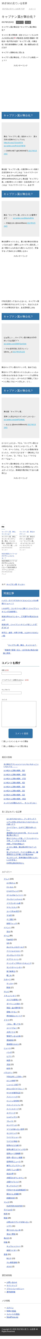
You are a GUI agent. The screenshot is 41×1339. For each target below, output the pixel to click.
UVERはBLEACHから (15, 863)
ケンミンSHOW (13, 1101)
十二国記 (10, 919)
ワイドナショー (13, 1137)
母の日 (6, 1238)
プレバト (10, 1121)
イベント (7, 927)
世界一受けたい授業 (14, 1158)
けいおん (10, 887)
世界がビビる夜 (13, 1145)
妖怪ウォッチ (12, 923)
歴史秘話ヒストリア (14, 1016)
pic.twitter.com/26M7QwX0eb (15, 344)
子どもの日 (8, 1210)
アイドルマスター (14, 951)
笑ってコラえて (13, 1186)
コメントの (13, 1314)
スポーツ (20, 22)
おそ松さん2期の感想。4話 (14, 783)
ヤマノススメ (12, 907)
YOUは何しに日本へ (15, 1077)
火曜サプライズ (13, 1182)
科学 (8, 1068)
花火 (8, 932)
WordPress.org (12, 1317)
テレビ (6, 992)
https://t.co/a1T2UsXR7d (13, 143)
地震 (8, 1060)
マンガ (28, 22)
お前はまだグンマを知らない (18, 1222)
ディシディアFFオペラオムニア (19, 963)
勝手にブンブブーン (14, 1166)
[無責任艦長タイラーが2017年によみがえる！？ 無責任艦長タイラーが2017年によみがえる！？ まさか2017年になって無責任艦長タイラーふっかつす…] (10, 564)
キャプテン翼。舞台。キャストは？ (22, 645)
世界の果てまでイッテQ (16, 1149)
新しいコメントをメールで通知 (15, 741)
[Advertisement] (20, 87)
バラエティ (8, 1073)
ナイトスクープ (13, 1109)
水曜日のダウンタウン (15, 1178)
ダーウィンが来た (14, 1004)
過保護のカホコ (13, 1044)
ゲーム (6, 936)
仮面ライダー (12, 1250)
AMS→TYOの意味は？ (15, 844)
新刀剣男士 (11, 971)
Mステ (9, 1258)
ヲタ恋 (9, 915)
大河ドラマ (11, 1032)
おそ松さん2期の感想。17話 (15, 779)
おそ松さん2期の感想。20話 (15, 775)
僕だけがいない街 (14, 1230)
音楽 (5, 1254)
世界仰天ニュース (14, 1162)
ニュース (7, 1048)
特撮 (5, 1242)
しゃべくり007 (12, 1085)
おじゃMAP (11, 1081)
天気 (8, 1064)
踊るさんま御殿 (13, 1194)
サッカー (21, 584)
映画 (5, 1218)
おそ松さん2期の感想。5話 (14, 771)
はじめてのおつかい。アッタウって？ (21, 819)
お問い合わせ (12, 1282)
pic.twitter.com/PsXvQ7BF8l (14, 146)
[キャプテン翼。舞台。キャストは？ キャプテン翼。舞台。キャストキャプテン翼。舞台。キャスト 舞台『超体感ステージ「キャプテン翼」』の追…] (10, 541)
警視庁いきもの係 (14, 1036)
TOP (13, 9)
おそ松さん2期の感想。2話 (14, 791)
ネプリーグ (11, 1113)
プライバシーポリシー (15, 1289)
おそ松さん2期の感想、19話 (15, 799)
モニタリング (12, 1133)
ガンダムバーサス (14, 955)
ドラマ (6, 1020)
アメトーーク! (12, 1097)
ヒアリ (9, 1056)
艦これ (9, 975)
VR (8, 943)
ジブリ (9, 1226)
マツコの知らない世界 (15, 1129)
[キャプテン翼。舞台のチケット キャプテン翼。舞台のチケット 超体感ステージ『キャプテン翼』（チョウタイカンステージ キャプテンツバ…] (28, 541)
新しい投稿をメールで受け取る (15, 746)
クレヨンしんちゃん (14, 899)
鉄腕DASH (11, 1198)
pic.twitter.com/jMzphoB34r (23, 218)
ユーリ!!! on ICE (13, 911)
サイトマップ (12, 1285)
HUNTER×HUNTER (15, 1206)
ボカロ (9, 1266)
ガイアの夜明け (13, 1000)
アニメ (6, 879)
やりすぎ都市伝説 (14, 1093)
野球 (8, 988)
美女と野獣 (11, 1234)
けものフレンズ (13, 891)
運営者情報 (11, 1292)
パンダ (9, 1052)
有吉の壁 (10, 1174)
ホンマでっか (12, 1125)
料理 (5, 1214)
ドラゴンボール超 (14, 903)
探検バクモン (12, 1012)
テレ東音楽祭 (12, 1262)
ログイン (10, 1308)
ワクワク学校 (12, 1141)
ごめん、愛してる (14, 1024)
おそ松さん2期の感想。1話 (14, 795)
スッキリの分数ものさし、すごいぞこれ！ (20, 803)
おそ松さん (11, 883)
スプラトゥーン (13, 959)
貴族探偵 (10, 1040)
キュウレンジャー (14, 1246)
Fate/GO (10, 940)
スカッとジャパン (14, 1105)
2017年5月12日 (19, 352)
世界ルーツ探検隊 (14, 1153)
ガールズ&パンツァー (15, 895)
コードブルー (12, 1028)
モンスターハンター (14, 967)
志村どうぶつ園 (13, 1170)
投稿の (11, 1311)
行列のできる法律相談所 (16, 1190)
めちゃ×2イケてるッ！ (15, 1089)
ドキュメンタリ (10, 996)
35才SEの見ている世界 (14, 3)
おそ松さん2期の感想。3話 (14, 787)
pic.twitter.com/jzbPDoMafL (14, 420)
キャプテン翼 (11, 584)
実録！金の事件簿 (14, 1008)
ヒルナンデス (12, 1117)
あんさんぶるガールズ (15, 947)
